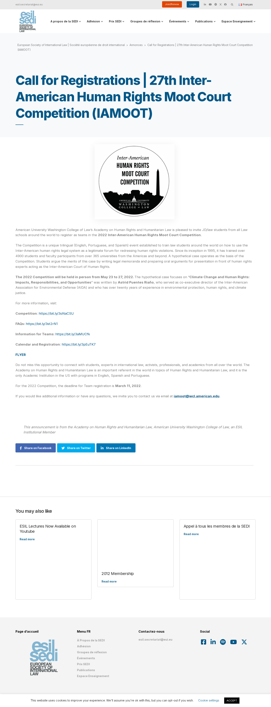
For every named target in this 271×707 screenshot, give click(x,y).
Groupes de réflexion (145, 21)
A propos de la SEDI (64, 21)
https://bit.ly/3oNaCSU (56, 313)
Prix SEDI (115, 21)
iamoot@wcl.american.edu (196, 396)
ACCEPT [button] (232, 700)
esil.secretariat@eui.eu (29, 4)
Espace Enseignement (237, 21)
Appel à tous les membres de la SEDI (217, 526)
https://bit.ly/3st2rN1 (42, 324)
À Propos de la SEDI (91, 640)
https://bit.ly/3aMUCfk (72, 334)
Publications (204, 21)
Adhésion (93, 21)
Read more (27, 539)
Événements (177, 21)
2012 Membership (118, 573)
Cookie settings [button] (208, 700)
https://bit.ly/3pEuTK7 (78, 344)
